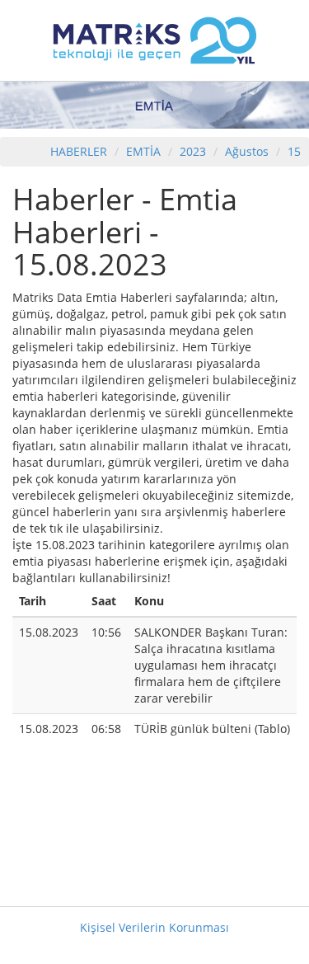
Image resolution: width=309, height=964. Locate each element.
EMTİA (143, 151)
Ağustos (247, 151)
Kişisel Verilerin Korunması (154, 927)
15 (294, 151)
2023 (194, 151)
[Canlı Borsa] (155, 39)
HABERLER (78, 151)
